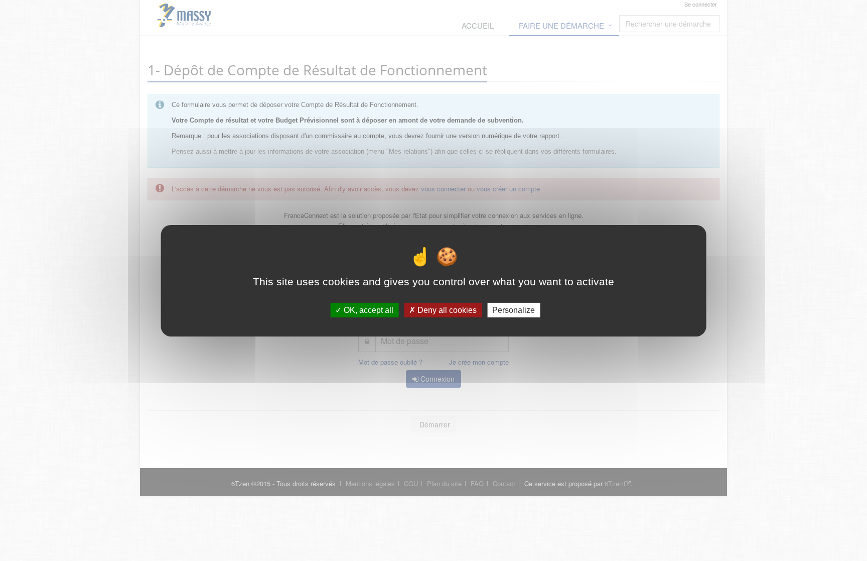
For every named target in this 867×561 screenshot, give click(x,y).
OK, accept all (367, 309)
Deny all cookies (446, 309)
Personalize (513, 309)
